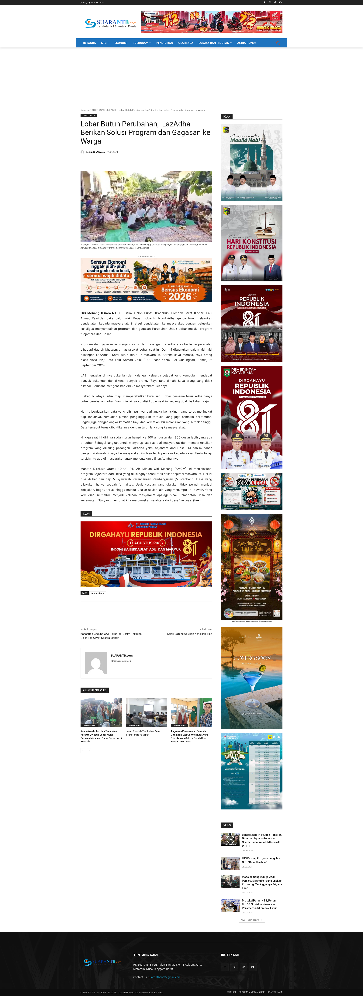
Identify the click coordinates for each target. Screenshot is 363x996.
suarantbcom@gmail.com (164, 977)
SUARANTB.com (96, 152)
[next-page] (89, 750)
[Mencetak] (126, 162)
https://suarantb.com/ (121, 661)
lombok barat (98, 593)
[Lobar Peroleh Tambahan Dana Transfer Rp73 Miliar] (146, 712)
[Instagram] (270, 3)
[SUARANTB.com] (83, 152)
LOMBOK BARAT (107, 110)
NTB (94, 110)
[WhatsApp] (117, 162)
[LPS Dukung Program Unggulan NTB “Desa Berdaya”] (230, 863)
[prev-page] (83, 750)
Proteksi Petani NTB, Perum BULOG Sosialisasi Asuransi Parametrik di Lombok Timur (259, 904)
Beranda (85, 110)
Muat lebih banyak (250, 919)
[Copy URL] (135, 162)
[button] (277, 42)
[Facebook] (264, 3)
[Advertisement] (181, 75)
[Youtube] (280, 3)
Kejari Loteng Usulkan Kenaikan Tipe (189, 634)
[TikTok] (275, 3)
